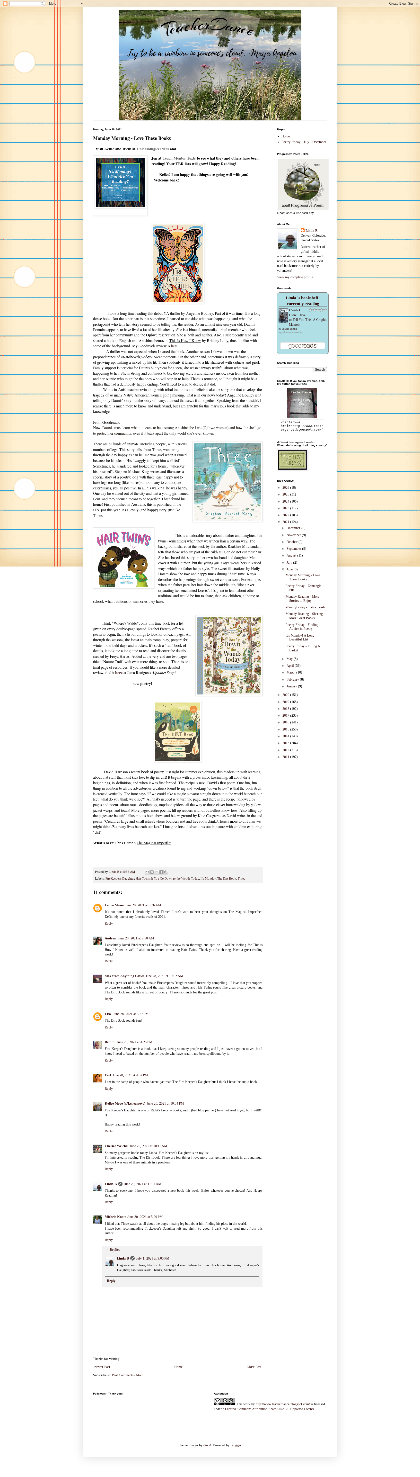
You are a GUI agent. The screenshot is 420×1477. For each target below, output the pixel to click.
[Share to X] (156, 872)
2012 (286, 750)
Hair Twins (143, 878)
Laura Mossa (114, 905)
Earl (108, 1075)
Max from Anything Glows (124, 976)
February (293, 679)
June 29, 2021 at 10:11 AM (148, 1146)
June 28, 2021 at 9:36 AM (143, 905)
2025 (286, 494)
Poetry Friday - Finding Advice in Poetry (302, 627)
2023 (286, 508)
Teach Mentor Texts (179, 158)
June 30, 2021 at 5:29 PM (145, 1217)
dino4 (207, 1445)
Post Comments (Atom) (128, 1375)
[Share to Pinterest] (165, 872)
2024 (286, 501)
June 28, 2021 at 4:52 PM (130, 1075)
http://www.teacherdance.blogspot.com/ (283, 1404)
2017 (286, 715)
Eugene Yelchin (289, 328)
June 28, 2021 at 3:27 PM (131, 1014)
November (294, 535)
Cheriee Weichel (116, 1146)
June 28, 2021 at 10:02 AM (164, 976)
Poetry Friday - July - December (303, 142)
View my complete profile (295, 277)
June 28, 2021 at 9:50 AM (136, 938)
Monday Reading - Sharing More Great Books (304, 616)
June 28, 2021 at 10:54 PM (165, 1103)
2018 (286, 709)
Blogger (235, 1445)
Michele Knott (115, 1217)
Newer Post (102, 1367)
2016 (286, 722)
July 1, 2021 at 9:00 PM (152, 1258)
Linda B (111, 1184)
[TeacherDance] (302, 417)
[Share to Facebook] (161, 872)
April (291, 665)
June (290, 569)
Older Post (254, 1367)
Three (241, 878)
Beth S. (110, 1042)
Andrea (111, 938)
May (290, 659)
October (292, 542)
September (294, 548)
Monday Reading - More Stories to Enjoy (302, 599)
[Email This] (147, 872)
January (292, 686)
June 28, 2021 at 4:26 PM (134, 1042)
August (292, 555)
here (174, 345)
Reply (109, 923)
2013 (286, 743)
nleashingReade (153, 149)
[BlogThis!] (151, 872)
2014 (286, 736)
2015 (286, 729)
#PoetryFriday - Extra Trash (305, 607)
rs (167, 149)
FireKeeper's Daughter (119, 878)
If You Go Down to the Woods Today (175, 878)
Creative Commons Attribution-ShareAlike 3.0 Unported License (270, 1409)
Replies (115, 1250)
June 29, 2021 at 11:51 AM (142, 1184)
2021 (286, 522)
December (294, 528)
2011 (286, 757)
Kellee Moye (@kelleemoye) (125, 1103)
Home (178, 1367)
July (290, 562)
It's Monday (208, 878)
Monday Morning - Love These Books (303, 577)
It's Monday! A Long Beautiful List (300, 637)
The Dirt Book (226, 878)
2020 (286, 695)
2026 (286, 487)
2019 (286, 702)
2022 (286, 515)
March (291, 672)
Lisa (108, 1014)
